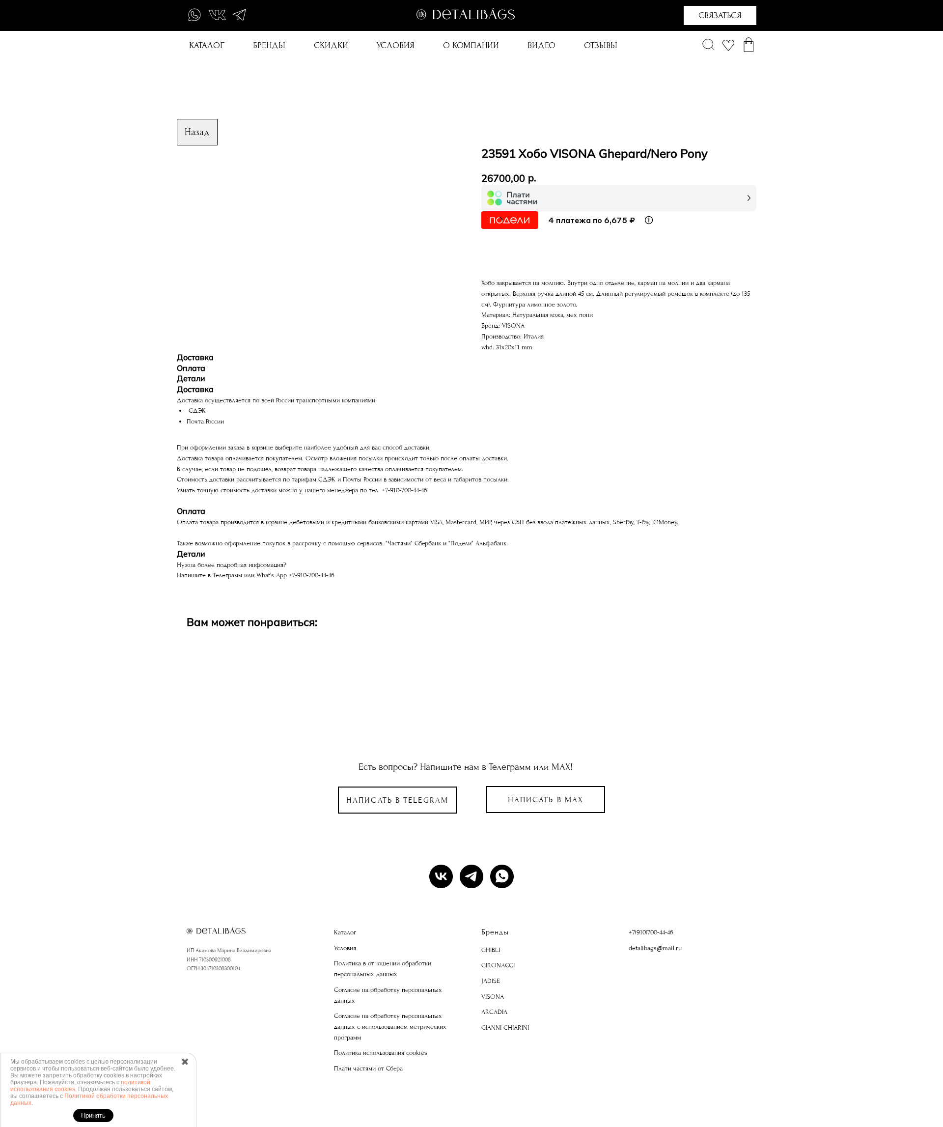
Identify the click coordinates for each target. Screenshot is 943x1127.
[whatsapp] (502, 876)
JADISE (490, 981)
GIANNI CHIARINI (505, 1027)
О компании (471, 45)
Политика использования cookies (380, 1052)
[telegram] (471, 876)
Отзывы (600, 45)
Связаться (720, 15)
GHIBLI (490, 950)
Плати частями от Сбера (368, 1068)
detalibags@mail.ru (655, 948)
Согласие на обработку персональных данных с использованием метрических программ (390, 1026)
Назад (197, 132)
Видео (541, 45)
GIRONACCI (498, 965)
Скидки (331, 45)
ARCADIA (494, 1011)
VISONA (492, 996)
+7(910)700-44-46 (651, 932)
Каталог (206, 45)
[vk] (441, 876)
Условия (396, 45)
